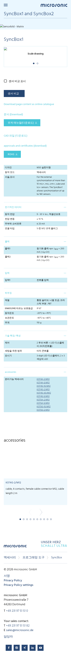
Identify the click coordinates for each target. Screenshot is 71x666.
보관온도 (9, 318)
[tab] (35, 207)
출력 (7, 242)
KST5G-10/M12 (44, 407)
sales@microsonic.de (19, 630)
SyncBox (56, 557)
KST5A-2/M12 (43, 400)
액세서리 (10, 557)
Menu (6, 5)
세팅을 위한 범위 (13, 351)
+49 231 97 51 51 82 (18, 625)
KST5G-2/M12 (43, 410)
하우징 (8, 293)
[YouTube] (40, 648)
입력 (7, 273)
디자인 (8, 168)
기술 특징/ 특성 (13, 336)
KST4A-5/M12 (43, 383)
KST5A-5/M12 (43, 403)
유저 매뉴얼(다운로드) (21, 123)
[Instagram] (17, 648)
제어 (7, 343)
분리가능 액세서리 (14, 379)
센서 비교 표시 (17, 81)
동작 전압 (10, 214)
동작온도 (9, 313)
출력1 (7, 249)
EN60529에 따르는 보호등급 (19, 308)
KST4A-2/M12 (43, 379)
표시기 (8, 356)
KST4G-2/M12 (43, 389)
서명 (7, 576)
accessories (10, 372)
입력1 (7, 280)
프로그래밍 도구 (33, 557)
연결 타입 (10, 228)
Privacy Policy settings (18, 585)
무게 (7, 323)
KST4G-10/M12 (44, 386)
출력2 (8, 257)
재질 (7, 300)
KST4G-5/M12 (43, 396)
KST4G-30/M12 (44, 393)
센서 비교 (13, 94)
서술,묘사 (10, 177)
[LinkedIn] (33, 648)
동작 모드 (10, 172)
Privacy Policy (13, 580)
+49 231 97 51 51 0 (17, 610)
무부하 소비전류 (13, 224)
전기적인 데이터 (13, 207)
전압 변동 (10, 219)
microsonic (15, 547)
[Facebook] (9, 648)
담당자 (8, 636)
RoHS (11, 154)
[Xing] (25, 648)
